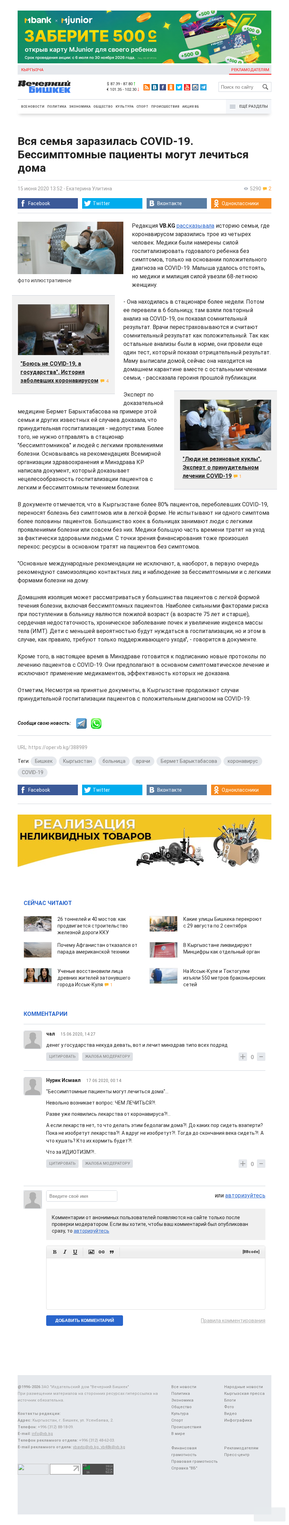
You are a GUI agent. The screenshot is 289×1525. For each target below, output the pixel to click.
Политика (56, 106)
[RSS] (146, 87)
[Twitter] (179, 87)
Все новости (32, 106)
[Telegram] (203, 87)
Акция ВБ (190, 106)
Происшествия (165, 106)
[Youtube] (187, 87)
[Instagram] (195, 87)
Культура (125, 106)
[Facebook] (163, 87)
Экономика (80, 106)
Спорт (142, 106)
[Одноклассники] (171, 87)
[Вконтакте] (155, 87)
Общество (103, 106)
